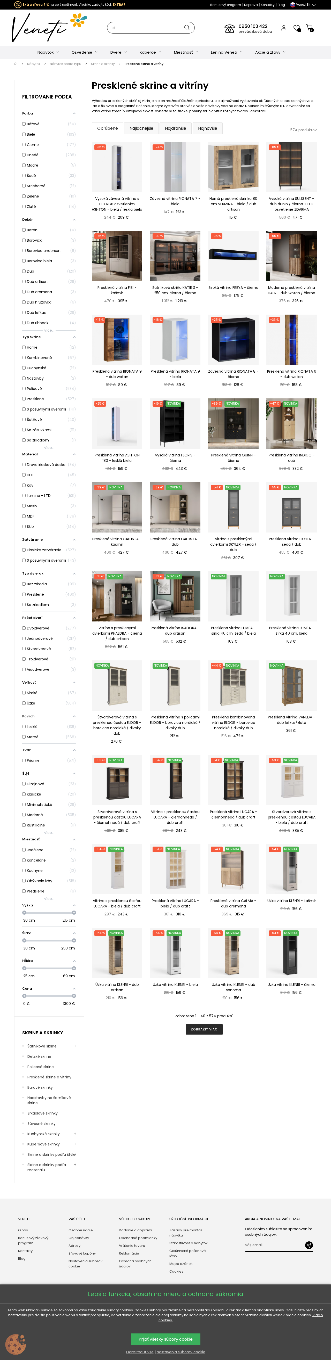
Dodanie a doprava (135, 1230)
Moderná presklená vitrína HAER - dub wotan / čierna (291, 290)
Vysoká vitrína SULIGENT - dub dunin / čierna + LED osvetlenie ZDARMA (291, 204)
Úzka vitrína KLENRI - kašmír (291, 900)
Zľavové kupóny (82, 1253)
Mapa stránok (181, 1263)
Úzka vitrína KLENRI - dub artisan (117, 987)
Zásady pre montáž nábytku (185, 1233)
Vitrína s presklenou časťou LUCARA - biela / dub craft (117, 903)
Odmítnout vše (140, 1352)
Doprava (251, 5)
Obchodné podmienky (138, 1237)
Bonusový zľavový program (33, 1240)
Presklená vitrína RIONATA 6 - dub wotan (291, 374)
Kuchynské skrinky (43, 1133)
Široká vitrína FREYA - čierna (233, 287)
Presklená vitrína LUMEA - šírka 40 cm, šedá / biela (233, 630)
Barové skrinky (40, 1087)
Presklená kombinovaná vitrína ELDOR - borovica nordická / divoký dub (233, 723)
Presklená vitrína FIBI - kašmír (117, 290)
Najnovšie (207, 128)
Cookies (176, 1271)
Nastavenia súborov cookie (85, 1264)
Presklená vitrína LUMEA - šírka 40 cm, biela (291, 630)
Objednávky (79, 1237)
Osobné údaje (81, 1230)
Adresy (74, 1245)
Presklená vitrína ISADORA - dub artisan (175, 630)
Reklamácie (129, 1253)
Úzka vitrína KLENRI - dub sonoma (233, 987)
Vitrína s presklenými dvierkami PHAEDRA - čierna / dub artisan (117, 633)
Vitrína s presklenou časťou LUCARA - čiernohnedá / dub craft (175, 817)
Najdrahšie (175, 128)
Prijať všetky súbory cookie (166, 1339)
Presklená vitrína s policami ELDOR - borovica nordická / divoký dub (175, 723)
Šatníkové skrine (42, 1046)
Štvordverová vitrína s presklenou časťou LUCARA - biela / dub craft (291, 817)
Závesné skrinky (41, 1123)
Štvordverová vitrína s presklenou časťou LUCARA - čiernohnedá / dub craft (117, 817)
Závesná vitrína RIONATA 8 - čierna (233, 374)
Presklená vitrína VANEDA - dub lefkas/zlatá (291, 720)
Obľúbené (107, 128)
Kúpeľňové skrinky (43, 1144)
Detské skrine (39, 1056)
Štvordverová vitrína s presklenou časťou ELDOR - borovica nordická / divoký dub (117, 725)
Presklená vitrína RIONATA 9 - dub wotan (117, 374)
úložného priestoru (197, 100)
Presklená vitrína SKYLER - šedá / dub (291, 541)
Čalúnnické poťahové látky (187, 1253)
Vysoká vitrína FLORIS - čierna (175, 458)
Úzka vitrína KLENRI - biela (175, 984)
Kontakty (268, 5)
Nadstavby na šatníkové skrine (49, 1100)
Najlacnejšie (141, 128)
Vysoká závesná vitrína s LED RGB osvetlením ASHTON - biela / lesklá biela (117, 204)
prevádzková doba (255, 31)
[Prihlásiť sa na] (309, 1245)
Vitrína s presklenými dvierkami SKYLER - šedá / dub (233, 544)
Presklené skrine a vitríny (49, 1077)
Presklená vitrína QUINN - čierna (233, 458)
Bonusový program (225, 5)
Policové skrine (40, 1066)
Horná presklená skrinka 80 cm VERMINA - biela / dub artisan (233, 204)
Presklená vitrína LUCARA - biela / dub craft (175, 903)
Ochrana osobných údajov (135, 1264)
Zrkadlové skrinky (42, 1113)
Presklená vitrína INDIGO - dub (292, 458)
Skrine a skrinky (42, 1032)
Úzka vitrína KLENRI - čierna (291, 984)
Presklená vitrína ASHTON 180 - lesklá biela (117, 458)
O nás (23, 1230)
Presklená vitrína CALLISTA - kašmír (117, 541)
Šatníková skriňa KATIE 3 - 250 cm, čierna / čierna (175, 290)
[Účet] (283, 27)
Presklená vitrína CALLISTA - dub (175, 541)
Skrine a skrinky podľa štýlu (51, 1154)
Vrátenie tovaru (132, 1245)
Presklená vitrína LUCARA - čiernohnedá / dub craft (233, 814)
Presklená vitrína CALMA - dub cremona (233, 903)
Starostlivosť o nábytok (188, 1243)
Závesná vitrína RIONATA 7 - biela (175, 201)
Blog (281, 5)
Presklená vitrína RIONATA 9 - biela (175, 374)
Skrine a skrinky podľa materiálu (46, 1167)
